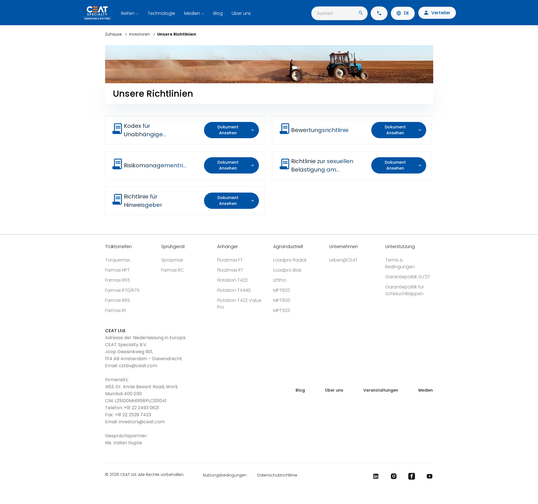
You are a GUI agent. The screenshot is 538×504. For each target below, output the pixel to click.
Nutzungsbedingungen (225, 475)
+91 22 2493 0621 (141, 407)
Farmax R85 (117, 300)
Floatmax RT (230, 270)
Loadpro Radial (289, 260)
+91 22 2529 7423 (133, 414)
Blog (218, 13)
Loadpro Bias (287, 270)
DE (406, 13)
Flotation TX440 (234, 290)
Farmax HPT (117, 270)
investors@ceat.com (142, 422)
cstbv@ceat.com (138, 365)
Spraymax (172, 260)
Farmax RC (172, 270)
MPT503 (281, 310)
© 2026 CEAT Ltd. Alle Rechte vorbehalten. (144, 475)
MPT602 (281, 290)
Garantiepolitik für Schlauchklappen (404, 290)
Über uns (241, 13)
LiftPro (279, 280)
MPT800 (281, 300)
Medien (192, 13)
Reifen (127, 13)
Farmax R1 (115, 310)
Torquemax (117, 260)
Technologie (161, 13)
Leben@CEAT (343, 260)
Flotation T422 (232, 280)
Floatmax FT (230, 260)
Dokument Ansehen (227, 130)
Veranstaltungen (380, 390)
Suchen (325, 13)
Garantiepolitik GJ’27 (407, 277)
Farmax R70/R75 (122, 290)
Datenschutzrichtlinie (277, 475)
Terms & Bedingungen (400, 263)
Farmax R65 (117, 280)
